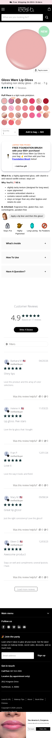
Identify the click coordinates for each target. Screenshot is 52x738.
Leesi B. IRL (6, 699)
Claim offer (43, 729)
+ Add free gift (21, 166)
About (29, 699)
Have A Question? (15, 271)
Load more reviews (26, 589)
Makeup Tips (19, 699)
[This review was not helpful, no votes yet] (45, 396)
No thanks (31, 729)
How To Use (12, 257)
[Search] (47, 17)
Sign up (41, 655)
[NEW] (11, 103)
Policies (4, 703)
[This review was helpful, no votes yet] (40, 396)
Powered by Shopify (9, 712)
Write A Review (26, 329)
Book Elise (39, 699)
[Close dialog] (50, 713)
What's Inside (13, 243)
